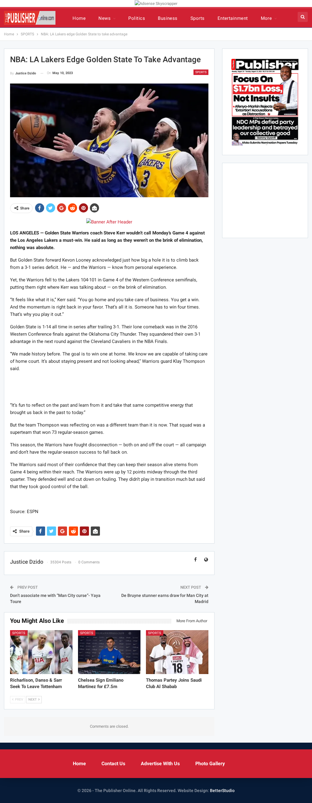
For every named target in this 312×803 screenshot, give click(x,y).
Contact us (113, 763)
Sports (197, 18)
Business (168, 18)
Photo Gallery (210, 763)
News (104, 18)
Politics (136, 18)
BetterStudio (222, 790)
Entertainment (233, 18)
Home (79, 18)
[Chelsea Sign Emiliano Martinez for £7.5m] (109, 652)
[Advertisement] (109, 386)
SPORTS (201, 72)
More (266, 18)
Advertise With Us (160, 763)
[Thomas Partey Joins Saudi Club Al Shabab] (177, 652)
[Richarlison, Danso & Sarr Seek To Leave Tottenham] (41, 652)
